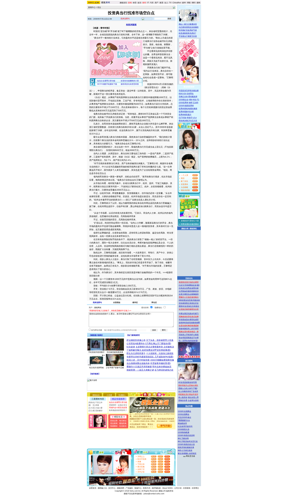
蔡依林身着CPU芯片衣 (188, 121)
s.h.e (195, 118)
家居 (161, 3)
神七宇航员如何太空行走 (188, 441)
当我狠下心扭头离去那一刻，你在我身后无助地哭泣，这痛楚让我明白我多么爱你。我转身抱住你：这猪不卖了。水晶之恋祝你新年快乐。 (152, 417)
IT (148, 3)
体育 (134, 3)
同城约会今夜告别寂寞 (118, 408)
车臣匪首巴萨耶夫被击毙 (189, 91)
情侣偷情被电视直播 (115, 352)
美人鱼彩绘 (182, 397)
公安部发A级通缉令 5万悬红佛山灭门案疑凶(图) (149, 343)
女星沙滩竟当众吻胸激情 (189, 294)
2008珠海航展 (183, 432)
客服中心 (138, 488)
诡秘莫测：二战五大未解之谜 (140, 370)
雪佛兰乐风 (183, 97)
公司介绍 (178, 488)
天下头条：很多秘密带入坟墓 (159, 340)
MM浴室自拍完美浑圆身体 (189, 300)
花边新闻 (113, 423)
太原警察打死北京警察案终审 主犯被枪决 (155, 347)
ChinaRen (177, 3)
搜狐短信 (96, 395)
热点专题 (189, 406)
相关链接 (94, 374)
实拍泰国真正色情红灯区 (189, 303)
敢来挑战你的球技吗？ (118, 410)
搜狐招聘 (120, 488)
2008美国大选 (183, 429)
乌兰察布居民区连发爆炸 (189, 27)
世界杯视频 (183, 112)
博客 (189, 3)
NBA (191, 100)
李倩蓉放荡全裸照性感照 (189, 320)
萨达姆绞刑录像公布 (136, 340)
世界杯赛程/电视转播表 (188, 109)
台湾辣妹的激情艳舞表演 (189, 291)
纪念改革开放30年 (185, 426)
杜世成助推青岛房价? (187, 33)
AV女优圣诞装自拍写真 (187, 382)
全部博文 (195, 488)
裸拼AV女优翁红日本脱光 (189, 306)
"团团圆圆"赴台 (184, 420)
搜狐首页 (123, 3)
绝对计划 (182, 94)
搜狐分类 (185, 229)
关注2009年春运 (184, 417)
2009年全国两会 (184, 411)
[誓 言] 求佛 (93, 405)
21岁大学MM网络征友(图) (189, 285)
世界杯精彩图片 (185, 115)
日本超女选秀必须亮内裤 (189, 288)
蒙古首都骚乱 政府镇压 (187, 453)
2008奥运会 (183, 100)
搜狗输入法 (102, 488)
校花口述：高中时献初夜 (138, 360)
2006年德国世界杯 (186, 106)
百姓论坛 (189, 278)
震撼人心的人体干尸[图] (187, 388)
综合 (99, 7)
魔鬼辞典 (122, 423)
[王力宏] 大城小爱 (95, 408)
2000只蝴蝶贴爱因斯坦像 (162, 360)
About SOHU (167, 488)
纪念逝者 (131, 347)
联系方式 (146, 488)
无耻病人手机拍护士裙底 (189, 335)
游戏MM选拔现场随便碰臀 (189, 323)
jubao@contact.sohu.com (154, 494)
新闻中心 (91, 7)
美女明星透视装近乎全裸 (189, 338)
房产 (156, 3)
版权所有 (169, 491)
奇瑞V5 (189, 118)
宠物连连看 (182, 400)
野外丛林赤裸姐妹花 (161, 366)
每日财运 (122, 421)
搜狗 (199, 3)
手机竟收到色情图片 (96, 352)
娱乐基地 (189, 361)
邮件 (184, 3)
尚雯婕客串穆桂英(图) (160, 363)
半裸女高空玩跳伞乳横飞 (189, 314)
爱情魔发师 (192, 97)
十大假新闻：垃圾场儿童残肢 (159, 353)
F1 (198, 100)
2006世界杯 (183, 103)
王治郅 (195, 103)
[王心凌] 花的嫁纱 (95, 411)
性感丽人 (122, 395)
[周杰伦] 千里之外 (95, 402)
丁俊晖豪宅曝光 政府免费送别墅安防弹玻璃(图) (149, 350)
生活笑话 (122, 426)
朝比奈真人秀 (193, 397)
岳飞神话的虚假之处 (163, 370)
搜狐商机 (193, 229)
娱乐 (139, 3)
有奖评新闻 (131, 24)
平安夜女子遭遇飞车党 (188, 36)
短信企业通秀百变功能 (118, 402)
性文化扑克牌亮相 (96, 368)
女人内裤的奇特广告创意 (188, 391)
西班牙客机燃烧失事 (186, 447)
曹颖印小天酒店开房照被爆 (139, 366)
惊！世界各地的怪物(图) (188, 341)
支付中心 (112, 488)
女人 (166, 3)
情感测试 (113, 426)
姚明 (190, 103)
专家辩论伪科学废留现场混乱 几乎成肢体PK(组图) (150, 356)
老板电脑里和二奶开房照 (189, 329)
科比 (195, 100)
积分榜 (191, 112)
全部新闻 (186, 488)
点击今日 (189, 7)
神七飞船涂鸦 (183, 438)
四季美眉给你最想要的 (190, 224)
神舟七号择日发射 (185, 450)
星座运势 (113, 421)
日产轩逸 (182, 118)
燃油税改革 (182, 423)
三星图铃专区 (98, 399)
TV (170, 3)
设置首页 (92, 488)
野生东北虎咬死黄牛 (136, 353)
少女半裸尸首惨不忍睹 (115, 368)
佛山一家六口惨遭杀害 (188, 24)
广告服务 (129, 488)
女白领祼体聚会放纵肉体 (138, 363)
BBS (193, 3)
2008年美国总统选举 (186, 435)
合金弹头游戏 (193, 400)
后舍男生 (190, 94)
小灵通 (109, 395)
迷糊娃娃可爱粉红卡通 (190, 221)
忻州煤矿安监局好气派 (188, 30)
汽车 (152, 3)
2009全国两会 (183, 414)
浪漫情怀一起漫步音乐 (118, 405)
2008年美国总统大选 (186, 444)
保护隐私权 (156, 488)
